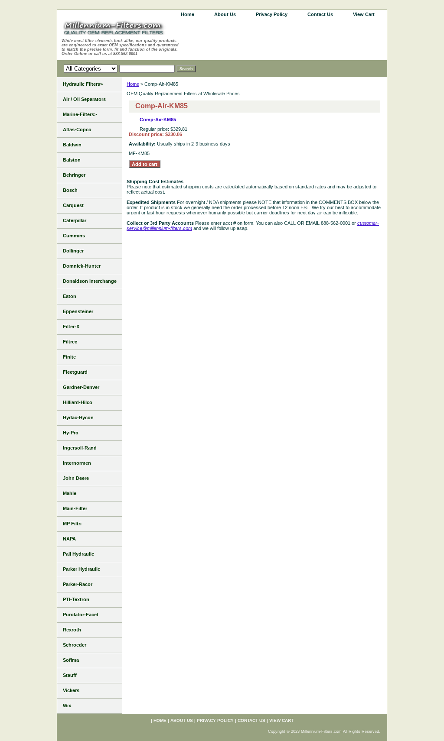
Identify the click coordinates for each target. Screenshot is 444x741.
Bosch (70, 190)
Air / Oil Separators (84, 99)
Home (133, 84)
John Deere (76, 478)
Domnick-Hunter (82, 266)
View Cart (364, 14)
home (187, 14)
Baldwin (72, 144)
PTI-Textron (76, 599)
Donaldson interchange (90, 281)
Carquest (73, 205)
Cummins (74, 235)
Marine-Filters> (80, 114)
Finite (69, 356)
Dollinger (73, 250)
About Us (225, 14)
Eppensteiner (78, 311)
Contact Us (320, 14)
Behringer (74, 175)
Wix (67, 705)
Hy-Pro (70, 432)
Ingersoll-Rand (80, 447)
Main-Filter (75, 508)
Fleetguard (75, 372)
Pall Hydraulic (78, 554)
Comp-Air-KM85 (158, 119)
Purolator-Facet (80, 614)
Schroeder (74, 644)
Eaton (69, 296)
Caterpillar (74, 220)
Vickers (71, 690)
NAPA (69, 538)
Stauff (70, 675)
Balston (72, 159)
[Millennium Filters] (122, 29)
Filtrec (70, 341)
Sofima (71, 660)
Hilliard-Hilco (77, 402)
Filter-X (71, 326)
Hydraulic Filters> (83, 84)
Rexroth (72, 629)
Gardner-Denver (81, 387)
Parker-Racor (77, 584)
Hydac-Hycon (78, 417)
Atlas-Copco (77, 129)
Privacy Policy (271, 14)
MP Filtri (72, 523)
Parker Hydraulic (81, 569)
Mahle (69, 493)
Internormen (77, 463)
